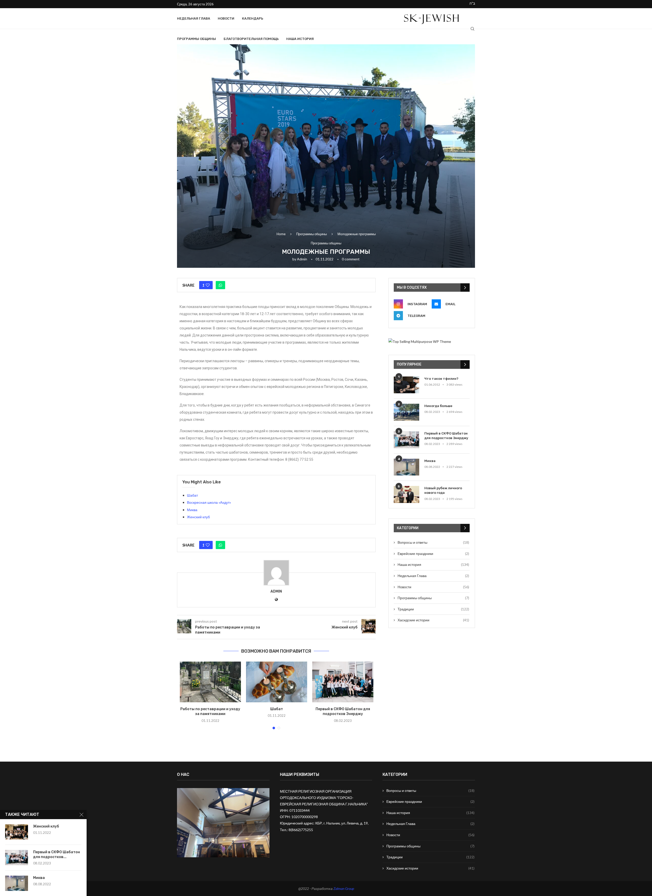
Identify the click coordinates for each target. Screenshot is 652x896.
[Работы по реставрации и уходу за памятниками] (210, 682)
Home (281, 234)
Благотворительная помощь (251, 39)
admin (302, 259)
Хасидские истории (433, 620)
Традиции (433, 609)
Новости (226, 18)
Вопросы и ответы (433, 542)
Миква (192, 510)
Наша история (300, 39)
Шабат (192, 495)
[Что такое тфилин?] (406, 385)
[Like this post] (208, 285)
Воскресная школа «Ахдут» (209, 502)
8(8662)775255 (301, 830)
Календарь (252, 18)
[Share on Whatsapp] (220, 285)
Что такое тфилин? (441, 379)
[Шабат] (276, 682)
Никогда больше (438, 406)
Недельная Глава (193, 18)
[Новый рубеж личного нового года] (406, 494)
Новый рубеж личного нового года (443, 490)
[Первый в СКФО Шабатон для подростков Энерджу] (342, 682)
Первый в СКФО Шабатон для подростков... (56, 854)
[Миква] (406, 467)
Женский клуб (198, 517)
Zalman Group (343, 888)
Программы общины (196, 39)
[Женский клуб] (16, 831)
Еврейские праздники (433, 553)
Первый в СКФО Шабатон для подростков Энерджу (446, 435)
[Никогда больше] (406, 412)
